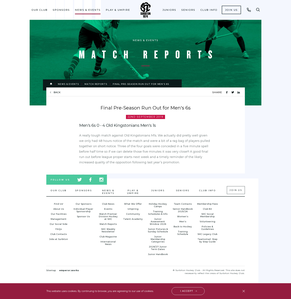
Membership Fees (207, 204)
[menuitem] (39, 10)
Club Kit (207, 209)
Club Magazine (108, 236)
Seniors (188, 9)
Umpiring (133, 209)
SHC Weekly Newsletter (108, 230)
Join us (231, 9)
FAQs (59, 229)
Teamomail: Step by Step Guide (207, 240)
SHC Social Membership (207, 215)
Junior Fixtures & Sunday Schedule (158, 230)
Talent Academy (133, 219)
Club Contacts (58, 234)
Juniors (169, 9)
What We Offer (133, 204)
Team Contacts (183, 204)
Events (108, 209)
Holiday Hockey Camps (158, 205)
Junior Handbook (158, 254)
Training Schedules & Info (158, 212)
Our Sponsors (83, 204)
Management (59, 219)
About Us (58, 209)
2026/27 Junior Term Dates (158, 247)
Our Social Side (59, 224)
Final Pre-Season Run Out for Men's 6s (141, 84)
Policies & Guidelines (207, 227)
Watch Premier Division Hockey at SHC (108, 216)
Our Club (39, 9)
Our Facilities (59, 214)
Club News (108, 204)
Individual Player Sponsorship (83, 210)
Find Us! (58, 204)
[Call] (249, 10)
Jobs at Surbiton (58, 239)
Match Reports (96, 84)
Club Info (208, 9)
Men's (182, 221)
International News (108, 242)
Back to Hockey (183, 226)
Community (133, 214)
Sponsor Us (83, 216)
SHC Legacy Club (207, 234)
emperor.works (69, 270)
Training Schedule (182, 232)
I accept (186, 290)
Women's (182, 216)
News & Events (88, 9)
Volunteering (207, 221)
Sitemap (51, 270)
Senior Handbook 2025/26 (183, 210)
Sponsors (61, 9)
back (57, 92)
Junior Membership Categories (158, 239)
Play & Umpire (118, 9)
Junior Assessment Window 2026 (158, 221)
